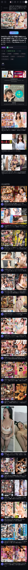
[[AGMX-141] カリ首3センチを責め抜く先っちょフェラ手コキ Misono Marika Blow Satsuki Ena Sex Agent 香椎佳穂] (13, 345)
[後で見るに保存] (25, 185)
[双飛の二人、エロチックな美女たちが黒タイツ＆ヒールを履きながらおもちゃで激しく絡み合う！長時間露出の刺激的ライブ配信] (13, 424)
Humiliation (16, 53)
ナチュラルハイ (5, 58)
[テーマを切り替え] (20, 2)
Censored (5, 7)
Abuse (4, 53)
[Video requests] (14, 2)
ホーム (1, 8)
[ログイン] (25, 2)
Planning (23, 53)
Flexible (9, 53)
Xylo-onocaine (5, 55)
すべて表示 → (24, 109)
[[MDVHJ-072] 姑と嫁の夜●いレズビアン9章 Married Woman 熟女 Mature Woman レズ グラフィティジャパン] (13, 194)
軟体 (12, 58)
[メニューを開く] (2, 2)
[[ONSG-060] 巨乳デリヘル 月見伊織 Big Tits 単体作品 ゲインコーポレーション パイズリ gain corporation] (13, 302)
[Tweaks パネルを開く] (22, 2)
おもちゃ (13, 55)
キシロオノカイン (21, 55)
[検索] (5, 2)
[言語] (11, 2)
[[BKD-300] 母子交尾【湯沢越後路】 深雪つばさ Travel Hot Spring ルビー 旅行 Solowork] (13, 504)
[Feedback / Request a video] (17, 2)
